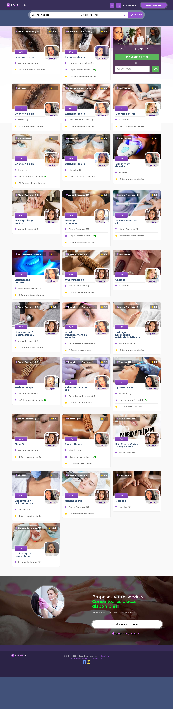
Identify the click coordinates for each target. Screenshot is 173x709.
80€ (71, 274)
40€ (21, 108)
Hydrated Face (124, 387)
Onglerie (120, 279)
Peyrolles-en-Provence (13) (81, 120)
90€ (21, 215)
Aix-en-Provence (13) (28, 63)
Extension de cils (24, 57)
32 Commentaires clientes (31, 183)
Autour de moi (138, 56)
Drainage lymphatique (72, 222)
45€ (121, 327)
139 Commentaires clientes (82, 76)
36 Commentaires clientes (31, 69)
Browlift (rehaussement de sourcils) (76, 335)
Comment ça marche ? (128, 633)
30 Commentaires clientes (82, 176)
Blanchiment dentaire (122, 165)
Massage (120, 500)
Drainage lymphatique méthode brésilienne (127, 335)
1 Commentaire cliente (80, 350)
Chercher (137, 15)
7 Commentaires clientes (131, 126)
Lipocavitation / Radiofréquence (24, 333)
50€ (71, 52)
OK (155, 68)
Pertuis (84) (125, 120)
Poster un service (153, 5)
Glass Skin (20, 444)
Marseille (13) (24, 170)
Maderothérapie (74, 279)
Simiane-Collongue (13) (29, 562)
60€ (21, 52)
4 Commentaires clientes (31, 126)
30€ (121, 274)
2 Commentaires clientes (31, 295)
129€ (71, 495)
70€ (71, 215)
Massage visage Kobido (24, 222)
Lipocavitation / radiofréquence (24, 502)
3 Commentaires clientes (81, 242)
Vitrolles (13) (24, 120)
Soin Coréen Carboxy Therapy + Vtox (127, 445)
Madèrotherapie (74, 444)
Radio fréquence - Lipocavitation (25, 554)
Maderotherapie (24, 387)
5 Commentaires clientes (81, 126)
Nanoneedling (73, 500)
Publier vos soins (128, 624)
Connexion (131, 5)
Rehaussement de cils (126, 222)
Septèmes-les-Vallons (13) (81, 63)
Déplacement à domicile (81, 69)
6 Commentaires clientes (131, 350)
